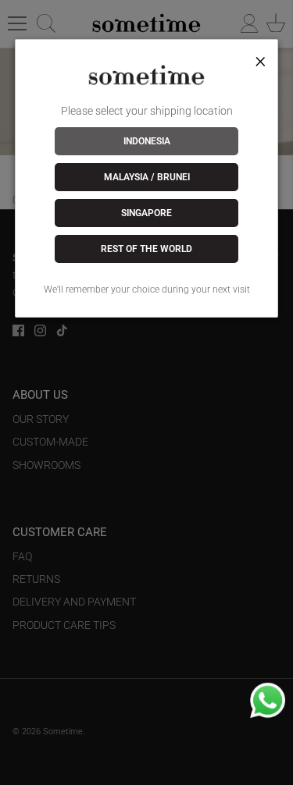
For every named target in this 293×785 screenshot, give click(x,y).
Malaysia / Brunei (147, 177)
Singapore (146, 213)
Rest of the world (146, 248)
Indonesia (146, 141)
